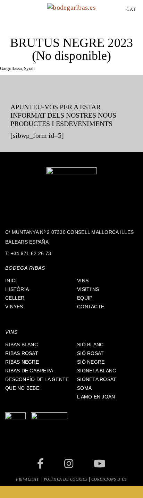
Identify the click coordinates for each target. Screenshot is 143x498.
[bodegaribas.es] (71, 6)
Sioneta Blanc (96, 370)
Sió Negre (90, 362)
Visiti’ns (88, 289)
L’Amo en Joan (96, 397)
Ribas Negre (22, 362)
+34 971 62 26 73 (31, 253)
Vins (83, 280)
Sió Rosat (90, 353)
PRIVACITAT (28, 479)
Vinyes (14, 306)
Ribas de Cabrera (29, 370)
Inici (11, 280)
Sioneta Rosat (96, 379)
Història (17, 289)
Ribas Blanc (21, 344)
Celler (15, 298)
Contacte (90, 306)
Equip (84, 298)
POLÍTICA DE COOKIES (66, 479)
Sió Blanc (90, 344)
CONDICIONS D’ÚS (109, 479)
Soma (84, 388)
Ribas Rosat (21, 353)
